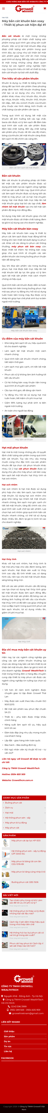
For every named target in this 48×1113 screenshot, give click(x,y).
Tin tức (5, 18)
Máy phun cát (12, 827)
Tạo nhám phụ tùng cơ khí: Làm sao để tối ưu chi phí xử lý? (26, 901)
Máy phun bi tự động (16, 823)
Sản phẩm (9, 1036)
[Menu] (3, 8)
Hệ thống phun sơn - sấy (17, 818)
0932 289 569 (17, 1010)
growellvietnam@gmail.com (28, 1013)
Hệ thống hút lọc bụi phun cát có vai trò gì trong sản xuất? (27, 933)
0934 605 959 (33, 1010)
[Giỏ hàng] (45, 8)
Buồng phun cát (13, 802)
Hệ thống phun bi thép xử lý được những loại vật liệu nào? (27, 912)
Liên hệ (8, 1051)
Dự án (7, 1041)
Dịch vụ (9, 808)
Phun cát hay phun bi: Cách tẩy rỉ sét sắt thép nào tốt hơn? (26, 944)
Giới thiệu (9, 1031)
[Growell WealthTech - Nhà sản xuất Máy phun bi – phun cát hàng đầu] (24, 9)
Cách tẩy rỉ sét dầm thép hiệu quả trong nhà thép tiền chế (27, 923)
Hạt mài (9, 812)
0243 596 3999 (18, 1006)
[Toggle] (45, 807)
